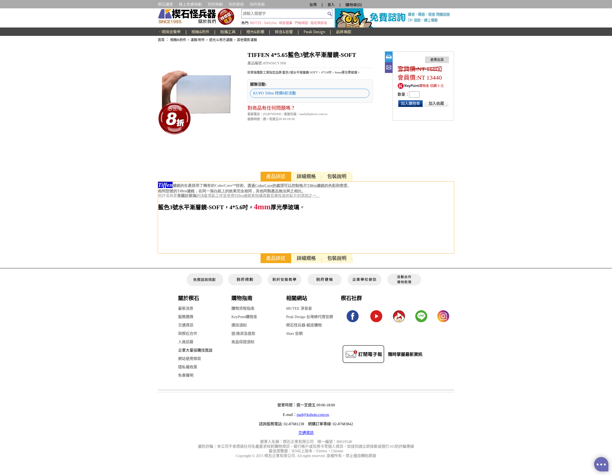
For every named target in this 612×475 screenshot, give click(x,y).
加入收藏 (436, 103)
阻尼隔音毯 (319, 22)
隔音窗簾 (285, 22)
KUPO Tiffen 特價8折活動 (274, 93)
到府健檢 (236, 4)
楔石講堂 (165, 4)
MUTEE (256, 22)
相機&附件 (200, 31)
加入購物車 (410, 103)
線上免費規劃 (190, 4)
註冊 (313, 4)
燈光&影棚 (255, 31)
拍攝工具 (227, 31)
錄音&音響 (284, 31)
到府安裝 (257, 4)
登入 (331, 4)
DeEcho (270, 22)
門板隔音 (301, 22)
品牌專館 (343, 31)
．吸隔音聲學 (169, 31)
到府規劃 (215, 4)
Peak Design (314, 31)
